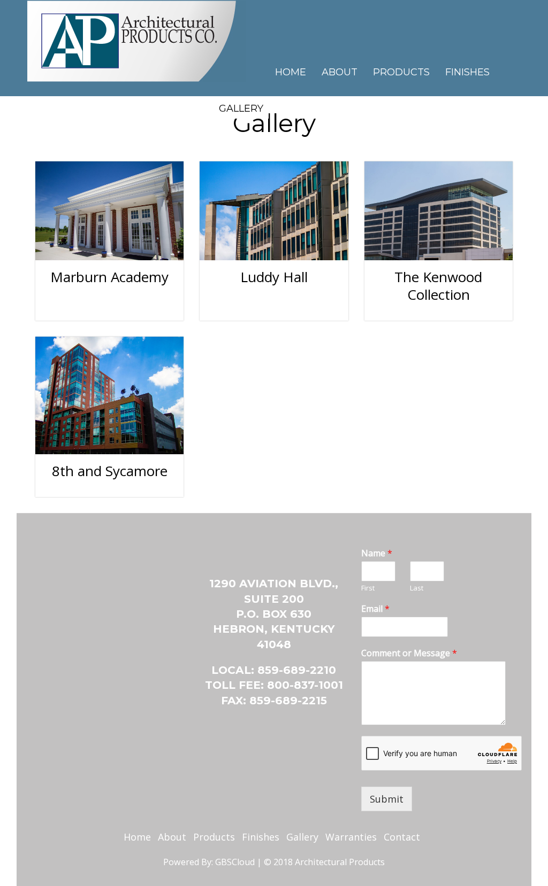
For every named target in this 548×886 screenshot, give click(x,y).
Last (416, 588)
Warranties (351, 836)
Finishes (467, 72)
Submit (387, 798)
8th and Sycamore (110, 470)
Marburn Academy (109, 276)
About (339, 72)
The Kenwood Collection (438, 285)
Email (375, 609)
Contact (303, 108)
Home (290, 72)
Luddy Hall (274, 276)
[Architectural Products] (136, 39)
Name (376, 553)
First (368, 588)
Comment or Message (409, 653)
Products (401, 72)
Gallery (241, 108)
